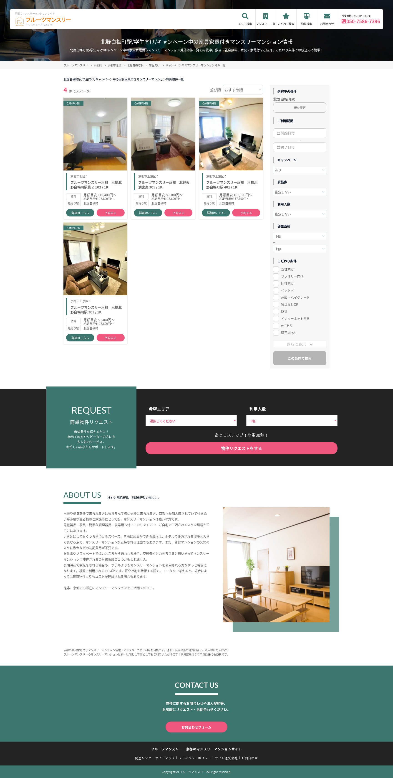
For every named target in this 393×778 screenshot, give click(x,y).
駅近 (284, 311)
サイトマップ (165, 757)
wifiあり (287, 325)
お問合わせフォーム (196, 727)
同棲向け (287, 283)
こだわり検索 (286, 24)
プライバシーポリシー (195, 757)
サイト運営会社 (226, 757)
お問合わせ (327, 24)
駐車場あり (289, 332)
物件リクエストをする (241, 448)
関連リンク (143, 757)
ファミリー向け (292, 276)
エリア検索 (245, 24)
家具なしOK (289, 304)
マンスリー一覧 (265, 24)
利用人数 (257, 409)
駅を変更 (300, 107)
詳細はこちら (80, 213)
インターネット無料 (295, 318)
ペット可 (287, 290)
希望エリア (159, 409)
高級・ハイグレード (295, 297)
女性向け (287, 269)
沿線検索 (306, 24)
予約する (110, 213)
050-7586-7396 (363, 21)
